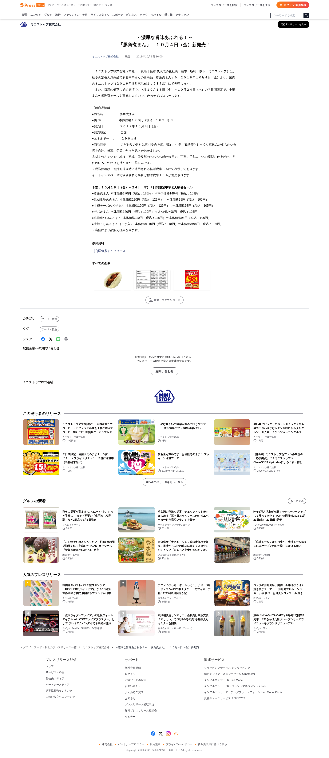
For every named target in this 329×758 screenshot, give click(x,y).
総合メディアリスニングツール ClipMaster (229, 673)
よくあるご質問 (134, 692)
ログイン (130, 673)
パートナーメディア (58, 684)
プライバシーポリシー (179, 744)
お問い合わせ (164, 371)
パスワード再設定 (135, 679)
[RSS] (176, 733)
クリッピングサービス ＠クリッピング (227, 667)
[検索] (306, 15)
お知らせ (130, 698)
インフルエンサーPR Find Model (223, 679)
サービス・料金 (55, 672)
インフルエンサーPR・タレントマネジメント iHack (235, 686)
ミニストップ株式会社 (105, 56)
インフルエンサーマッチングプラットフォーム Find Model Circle (243, 692)
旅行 (58, 14)
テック (144, 14)
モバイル (156, 14)
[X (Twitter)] (51, 339)
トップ (24, 647)
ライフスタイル (100, 14)
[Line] (58, 339)
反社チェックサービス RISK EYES (224, 698)
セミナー (130, 716)
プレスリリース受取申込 (139, 704)
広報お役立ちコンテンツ (60, 696)
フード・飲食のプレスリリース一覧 (55, 647)
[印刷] (66, 339)
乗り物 (168, 14)
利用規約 (155, 744)
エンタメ (35, 14)
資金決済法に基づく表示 (212, 744)
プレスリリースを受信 (257, 4)
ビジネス (131, 14)
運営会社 (107, 744)
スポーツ (117, 14)
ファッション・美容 (76, 14)
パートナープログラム (131, 744)
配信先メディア (55, 678)
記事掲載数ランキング (59, 690)
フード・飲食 (49, 319)
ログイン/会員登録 (295, 4)
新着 (24, 14)
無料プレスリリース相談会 (141, 710)
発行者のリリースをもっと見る (164, 482)
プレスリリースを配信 (224, 4)
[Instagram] (168, 733)
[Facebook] (43, 339)
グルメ (48, 14)
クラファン (182, 14)
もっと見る (297, 500)
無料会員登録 (133, 667)
